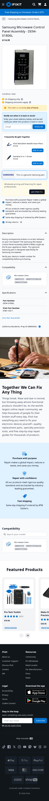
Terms (4, 699)
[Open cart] (39, 4)
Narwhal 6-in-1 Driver (22, 156)
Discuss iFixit (7, 665)
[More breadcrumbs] (3, 18)
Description (8, 233)
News (28, 677)
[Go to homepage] (15, 4)
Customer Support (10, 661)
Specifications (9, 292)
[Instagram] (19, 746)
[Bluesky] (35, 747)
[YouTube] (24, 746)
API (3, 673)
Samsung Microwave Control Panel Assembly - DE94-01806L (23, 19)
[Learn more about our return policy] (21, 222)
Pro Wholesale (32, 661)
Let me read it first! (12, 725)
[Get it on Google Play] (36, 700)
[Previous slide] (21, 635)
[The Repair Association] (45, 746)
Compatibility (8, 267)
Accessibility (7, 691)
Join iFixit (37, 192)
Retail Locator (32, 665)
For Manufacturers (34, 669)
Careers (5, 669)
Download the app (35, 685)
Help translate (22, 738)
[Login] (45, 4)
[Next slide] (27, 635)
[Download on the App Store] (36, 692)
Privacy (5, 695)
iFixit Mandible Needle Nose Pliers (28, 143)
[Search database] (34, 4)
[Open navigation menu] (3, 4)
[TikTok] (3, 746)
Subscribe (40, 720)
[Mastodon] (29, 746)
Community (31, 657)
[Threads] (40, 746)
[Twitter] (14, 746)
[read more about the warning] (39, 326)
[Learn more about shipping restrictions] (22, 99)
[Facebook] (9, 746)
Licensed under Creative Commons (24, 788)
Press (28, 673)
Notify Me (39, 126)
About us (6, 657)
